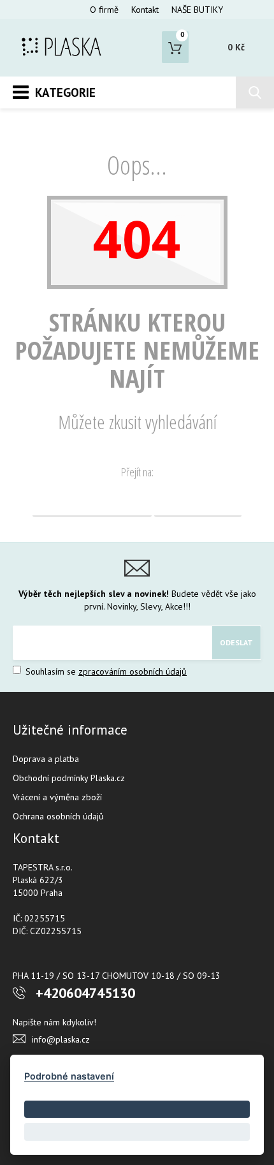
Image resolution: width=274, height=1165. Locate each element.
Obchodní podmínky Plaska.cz (69, 778)
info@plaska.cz (61, 1039)
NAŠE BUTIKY (197, 9)
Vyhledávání (198, 501)
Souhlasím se (105, 671)
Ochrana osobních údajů (58, 816)
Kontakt (145, 9)
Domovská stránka (92, 501)
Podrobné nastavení (69, 1076)
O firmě (104, 9)
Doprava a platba (46, 759)
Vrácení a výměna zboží (57, 797)
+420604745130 (85, 993)
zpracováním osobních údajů (132, 671)
